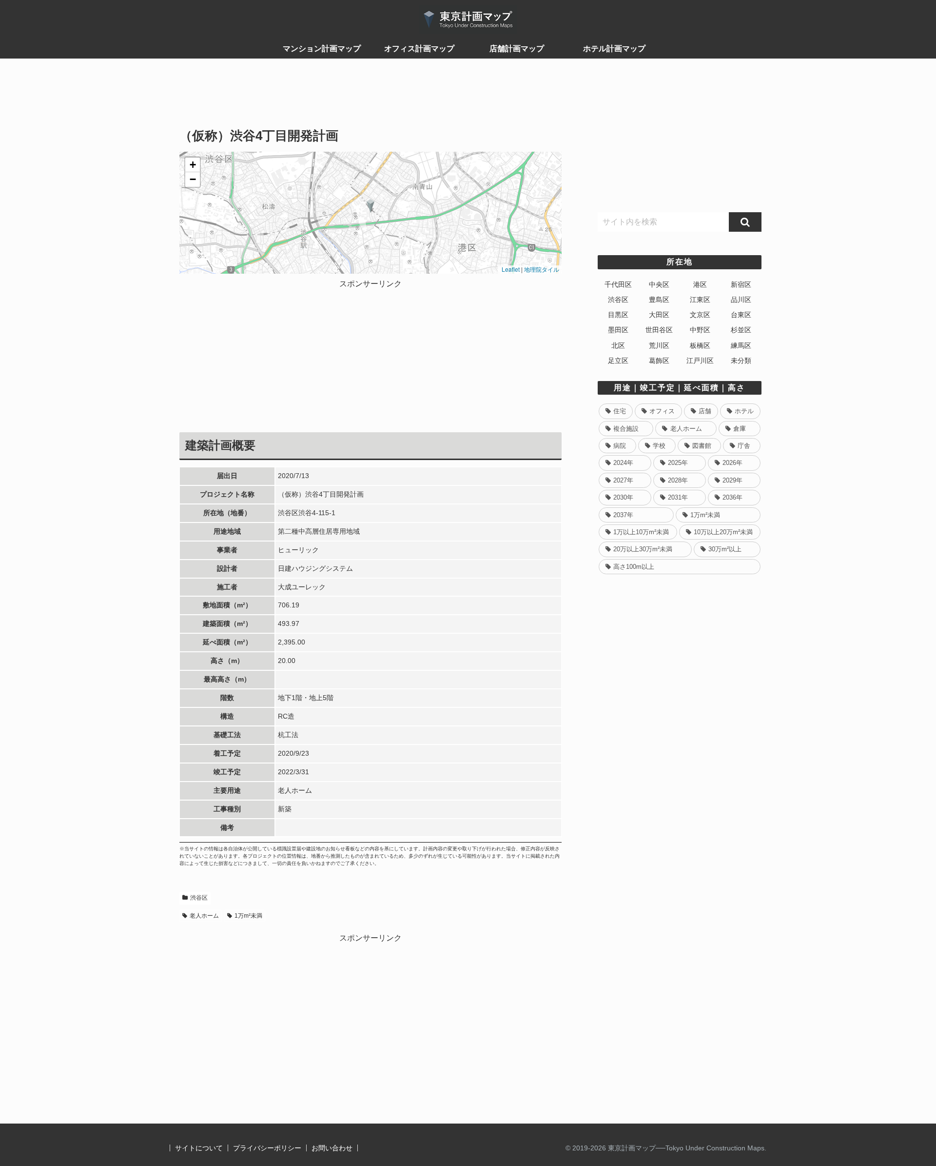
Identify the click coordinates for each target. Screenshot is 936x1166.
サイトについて (199, 1148)
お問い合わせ (332, 1148)
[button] (371, 205)
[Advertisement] (370, 98)
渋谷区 (199, 897)
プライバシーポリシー (267, 1148)
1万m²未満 (248, 915)
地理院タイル (541, 269)
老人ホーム (204, 915)
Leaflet (510, 269)
